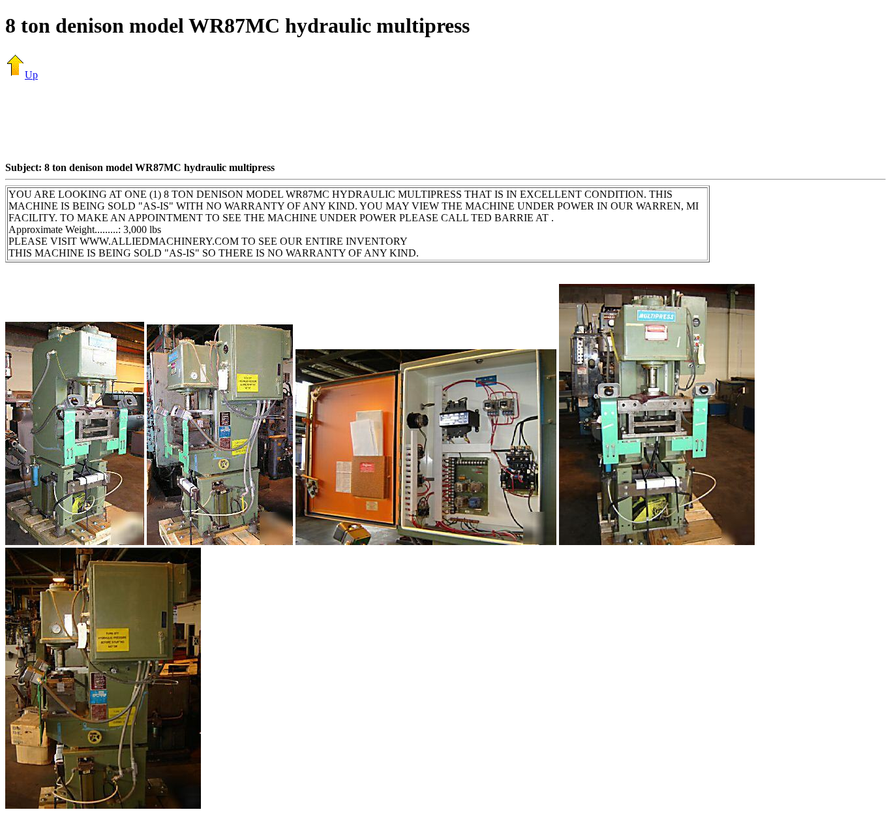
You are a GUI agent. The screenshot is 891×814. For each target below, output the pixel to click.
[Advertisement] (445, 120)
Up (31, 74)
